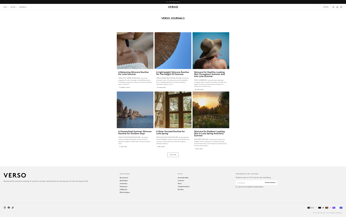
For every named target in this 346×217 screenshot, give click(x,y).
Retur (180, 183)
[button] (333, 7)
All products (124, 178)
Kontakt (181, 189)
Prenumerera (270, 182)
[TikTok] (13, 207)
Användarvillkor (183, 178)
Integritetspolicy (184, 186)
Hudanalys (123, 183)
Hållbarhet (123, 189)
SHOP (5, 7)
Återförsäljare (125, 192)
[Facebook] (9, 207)
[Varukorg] (341, 7)
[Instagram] (5, 207)
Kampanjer (123, 186)
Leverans (181, 180)
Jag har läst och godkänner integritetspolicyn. (251, 186)
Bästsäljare (124, 180)
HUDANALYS (22, 7)
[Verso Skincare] (15, 175)
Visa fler (173, 154)
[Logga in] (337, 7)
